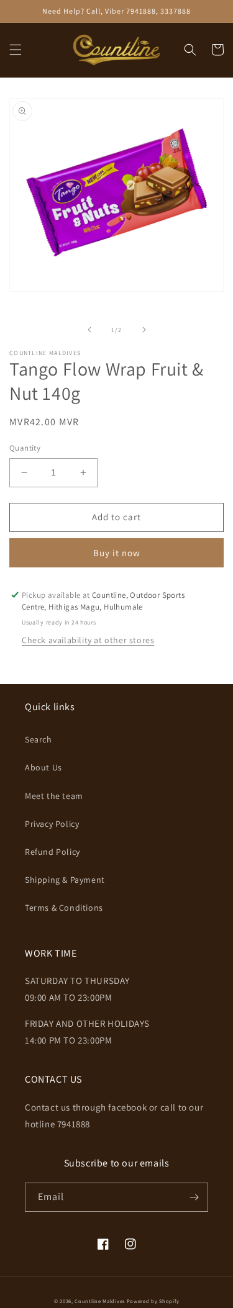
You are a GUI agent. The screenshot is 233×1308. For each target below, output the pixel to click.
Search (38, 739)
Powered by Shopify (153, 1300)
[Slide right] (144, 329)
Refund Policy (52, 851)
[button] (15, 49)
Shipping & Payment (65, 879)
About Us (43, 767)
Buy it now (116, 553)
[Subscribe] (194, 1197)
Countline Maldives (100, 1300)
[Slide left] (89, 329)
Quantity (24, 448)
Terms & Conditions (64, 907)
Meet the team (54, 795)
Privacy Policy (52, 823)
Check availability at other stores (88, 640)
